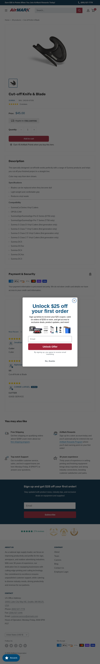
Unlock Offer (50, 346)
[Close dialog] (74, 300)
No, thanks (50, 361)
